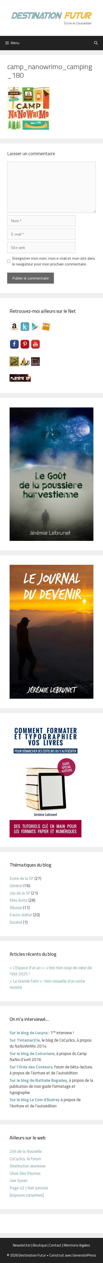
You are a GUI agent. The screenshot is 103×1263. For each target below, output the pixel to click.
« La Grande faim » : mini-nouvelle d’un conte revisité (47, 984)
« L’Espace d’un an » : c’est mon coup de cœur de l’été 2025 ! (51, 971)
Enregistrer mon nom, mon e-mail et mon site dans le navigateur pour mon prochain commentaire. (53, 261)
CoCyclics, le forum (25, 1159)
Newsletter (22, 1245)
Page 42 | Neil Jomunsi (29, 1188)
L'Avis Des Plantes (25, 1173)
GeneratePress (84, 1255)
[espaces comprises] (27, 1195)
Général (16, 886)
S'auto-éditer (21, 915)
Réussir (16, 908)
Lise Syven (18, 1180)
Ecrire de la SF (22, 878)
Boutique (40, 1245)
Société (16, 922)
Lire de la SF (20, 893)
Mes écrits (19, 900)
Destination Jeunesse (28, 1166)
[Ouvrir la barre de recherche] (96, 43)
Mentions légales (77, 1245)
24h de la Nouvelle (26, 1151)
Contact (55, 1245)
